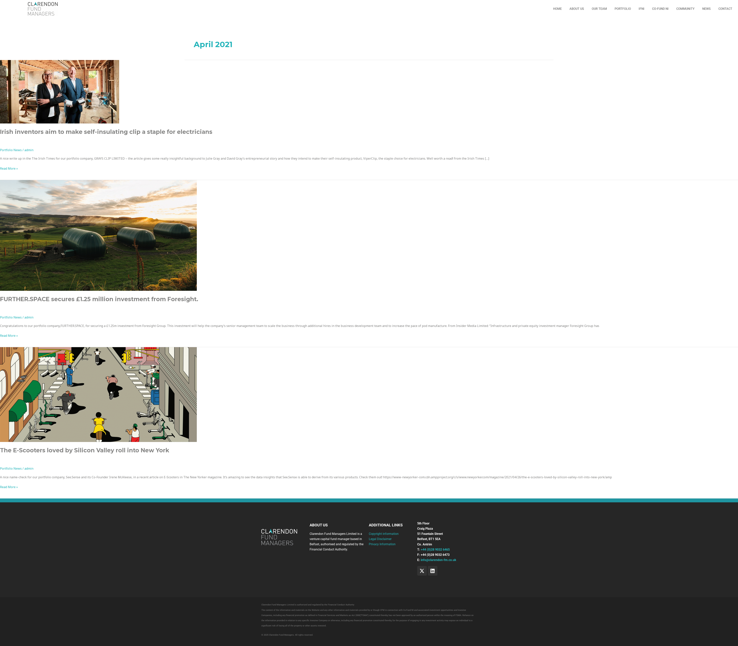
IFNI (641, 9)
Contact (725, 9)
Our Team (599, 9)
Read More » (9, 168)
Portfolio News (11, 150)
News (706, 9)
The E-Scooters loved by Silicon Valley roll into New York (84, 450)
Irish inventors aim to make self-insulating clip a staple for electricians (106, 131)
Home (557, 9)
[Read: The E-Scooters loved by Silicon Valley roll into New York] (98, 394)
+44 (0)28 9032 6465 (435, 549)
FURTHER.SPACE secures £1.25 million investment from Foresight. (99, 299)
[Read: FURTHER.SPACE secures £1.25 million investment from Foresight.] (98, 235)
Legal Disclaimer (380, 539)
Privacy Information (382, 544)
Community (685, 9)
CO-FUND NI (660, 9)
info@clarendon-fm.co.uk (438, 560)
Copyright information (384, 534)
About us (576, 9)
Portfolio (623, 9)
